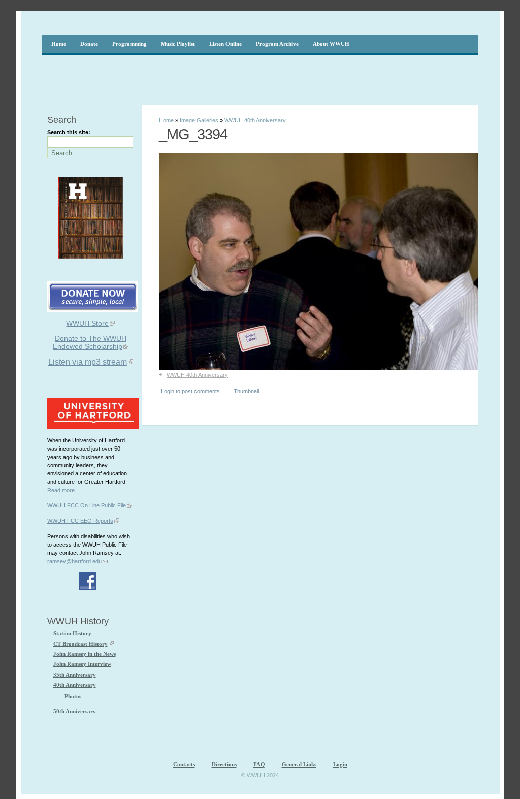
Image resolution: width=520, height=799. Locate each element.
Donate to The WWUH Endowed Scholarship (89, 342)
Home (166, 120)
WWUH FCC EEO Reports (80, 521)
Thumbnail (246, 391)
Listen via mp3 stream (87, 362)
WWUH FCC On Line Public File (86, 505)
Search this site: (68, 132)
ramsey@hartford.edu (74, 561)
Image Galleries (199, 120)
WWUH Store (87, 323)
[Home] (459, 23)
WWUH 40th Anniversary (255, 120)
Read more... (63, 490)
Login (167, 391)
